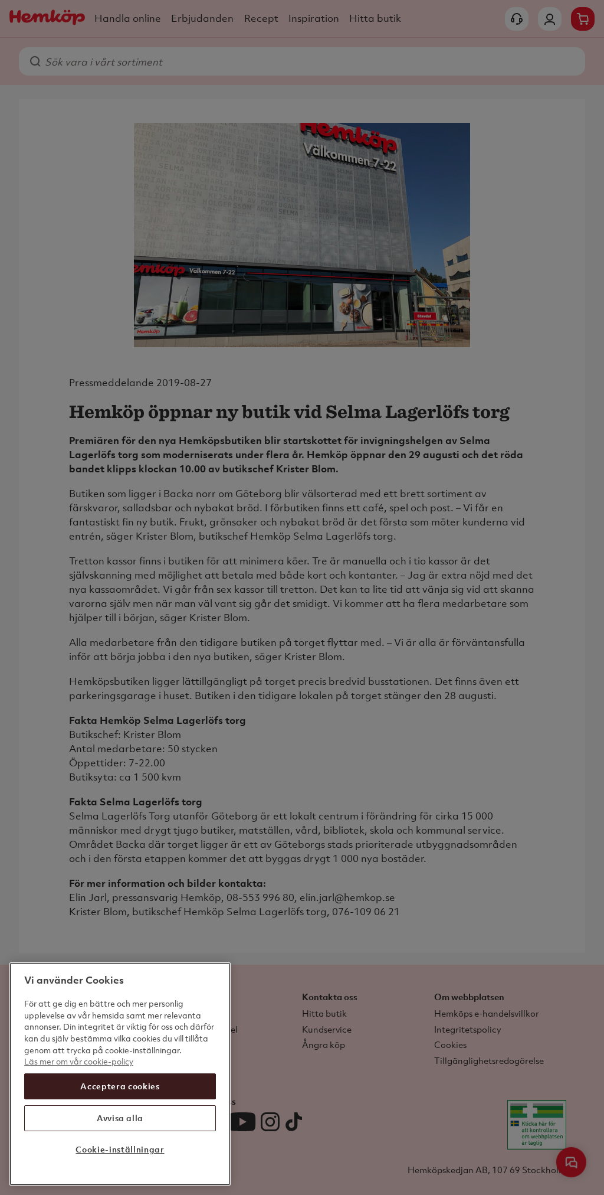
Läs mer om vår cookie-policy (78, 1061)
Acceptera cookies (119, 1086)
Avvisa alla (120, 1118)
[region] (120, 1074)
